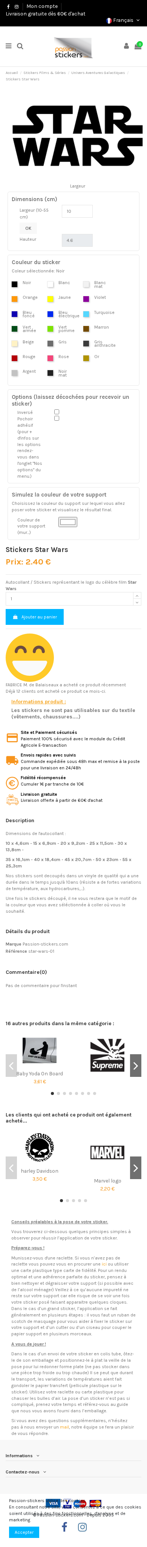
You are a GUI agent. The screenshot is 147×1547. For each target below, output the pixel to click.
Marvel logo (107, 1181)
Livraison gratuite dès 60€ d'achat (46, 14)
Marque (13, 944)
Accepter (24, 1532)
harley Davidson (39, 1171)
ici (104, 1264)
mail (64, 1427)
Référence (16, 951)
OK (28, 228)
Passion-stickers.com (45, 944)
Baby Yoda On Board (39, 1073)
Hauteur (28, 239)
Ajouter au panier (39, 617)
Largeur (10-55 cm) (34, 214)
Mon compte (42, 6)
